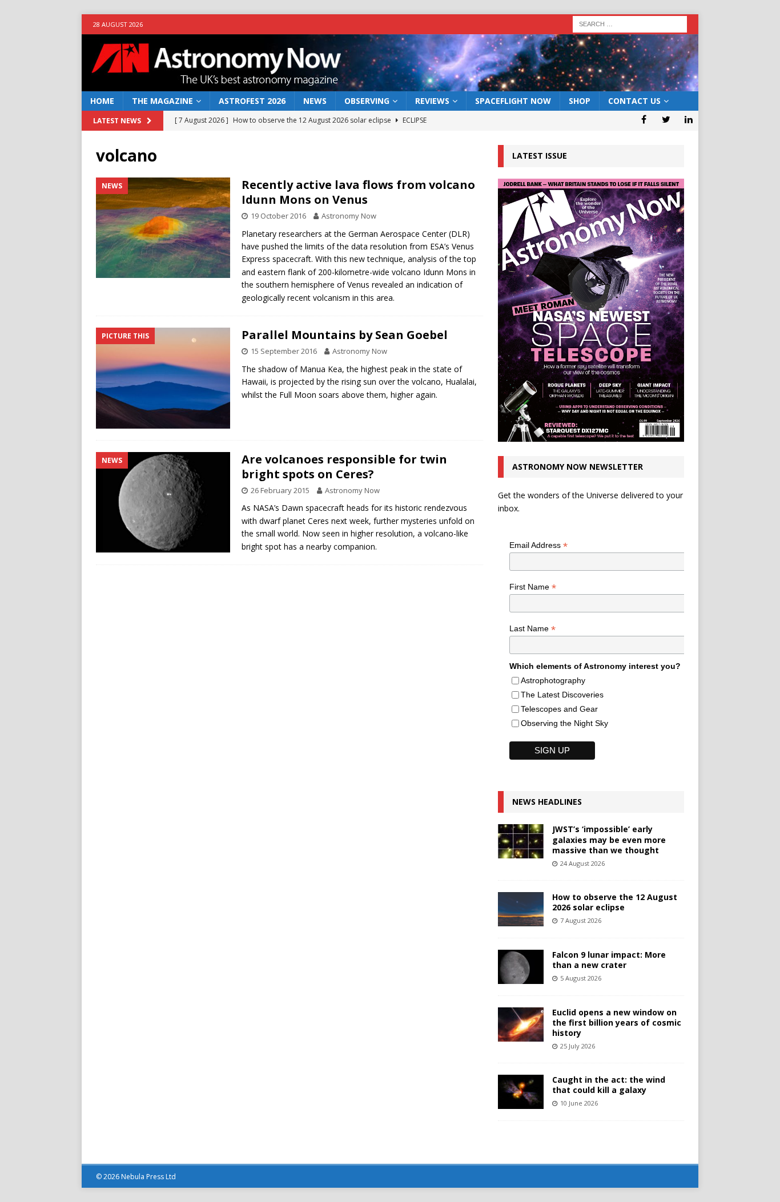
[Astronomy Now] (390, 84)
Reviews (432, 100)
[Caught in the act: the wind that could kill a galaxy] (521, 1092)
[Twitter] (666, 119)
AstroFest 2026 (252, 100)
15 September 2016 (284, 351)
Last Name (532, 628)
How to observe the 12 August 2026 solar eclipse (614, 902)
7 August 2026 (580, 920)
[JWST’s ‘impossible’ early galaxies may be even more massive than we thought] (521, 841)
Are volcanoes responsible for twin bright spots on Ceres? (344, 466)
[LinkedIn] (688, 119)
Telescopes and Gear (559, 708)
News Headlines (547, 801)
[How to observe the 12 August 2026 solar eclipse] (521, 909)
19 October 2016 (278, 216)
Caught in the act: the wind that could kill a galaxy (608, 1084)
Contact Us (634, 100)
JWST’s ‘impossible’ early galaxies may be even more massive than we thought (609, 839)
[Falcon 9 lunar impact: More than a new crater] (521, 967)
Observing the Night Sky (564, 723)
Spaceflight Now (513, 100)
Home (102, 100)
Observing (366, 100)
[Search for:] (630, 23)
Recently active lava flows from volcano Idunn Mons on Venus (358, 192)
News (315, 100)
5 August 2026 (580, 978)
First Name (532, 587)
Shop (579, 100)
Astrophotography (553, 680)
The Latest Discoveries (562, 694)
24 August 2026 (582, 863)
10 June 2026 (579, 1103)
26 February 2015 (280, 490)
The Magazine (162, 100)
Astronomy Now (348, 216)
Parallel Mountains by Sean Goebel (345, 334)
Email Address (538, 545)
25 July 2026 (577, 1046)
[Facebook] (644, 119)
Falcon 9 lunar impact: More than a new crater (609, 959)
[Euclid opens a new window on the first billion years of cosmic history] (521, 1024)
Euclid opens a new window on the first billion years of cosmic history (616, 1022)
